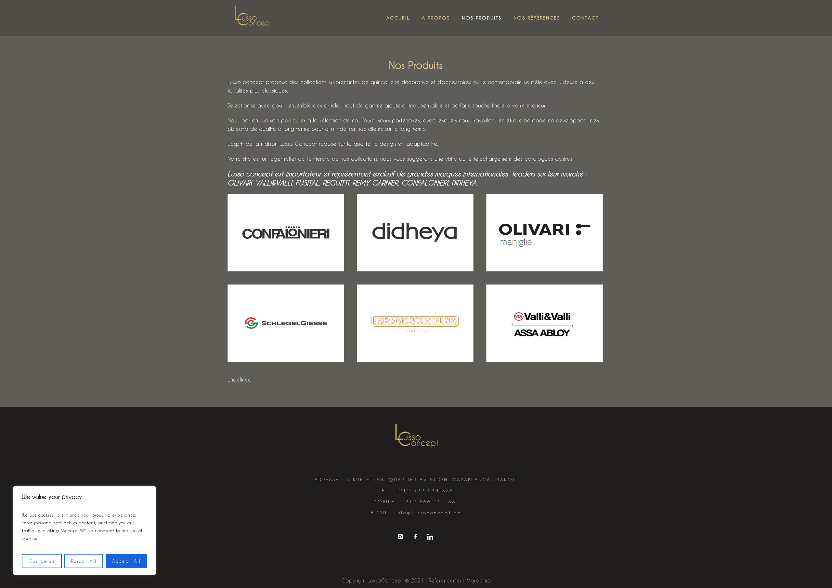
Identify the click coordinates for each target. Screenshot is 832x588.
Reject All (84, 561)
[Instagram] (400, 536)
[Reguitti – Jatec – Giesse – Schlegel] (286, 323)
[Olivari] (544, 232)
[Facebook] (415, 536)
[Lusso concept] (416, 437)
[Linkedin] (430, 536)
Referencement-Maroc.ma (460, 580)
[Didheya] (415, 232)
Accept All (126, 561)
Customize (41, 561)
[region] (84, 530)
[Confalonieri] (286, 232)
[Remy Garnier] (415, 323)
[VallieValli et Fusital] (544, 323)
